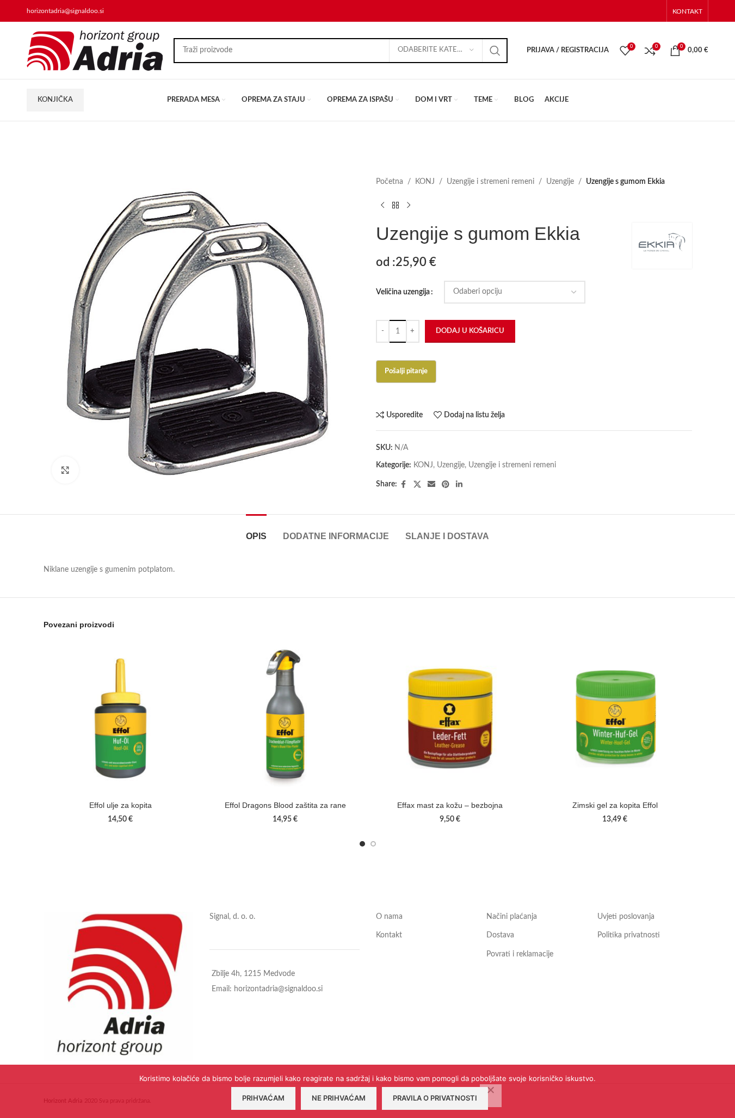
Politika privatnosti (628, 935)
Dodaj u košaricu (470, 331)
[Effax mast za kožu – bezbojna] (450, 718)
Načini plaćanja (511, 917)
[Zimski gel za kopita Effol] (615, 718)
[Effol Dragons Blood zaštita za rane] (285, 718)
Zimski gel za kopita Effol (615, 805)
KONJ (425, 182)
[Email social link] (431, 484)
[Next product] (408, 205)
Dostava (500, 935)
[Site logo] (95, 50)
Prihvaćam (263, 1098)
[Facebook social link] (403, 484)
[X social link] (417, 484)
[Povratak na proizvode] (395, 205)
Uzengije (560, 182)
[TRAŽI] (495, 50)
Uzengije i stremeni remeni (490, 182)
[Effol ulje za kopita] (120, 718)
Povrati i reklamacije (519, 954)
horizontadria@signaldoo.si (65, 11)
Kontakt (389, 935)
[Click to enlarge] (65, 470)
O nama (389, 917)
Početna (389, 182)
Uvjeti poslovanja (625, 917)
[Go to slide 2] (373, 844)
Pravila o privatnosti (435, 1098)
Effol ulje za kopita (120, 805)
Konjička (55, 99)
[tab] (256, 530)
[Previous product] (382, 205)
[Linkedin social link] (459, 484)
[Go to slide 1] (362, 844)
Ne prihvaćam (339, 1098)
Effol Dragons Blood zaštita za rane (285, 805)
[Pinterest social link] (445, 484)
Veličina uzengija (403, 292)
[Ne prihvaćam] (491, 1095)
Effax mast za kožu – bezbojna (450, 805)
